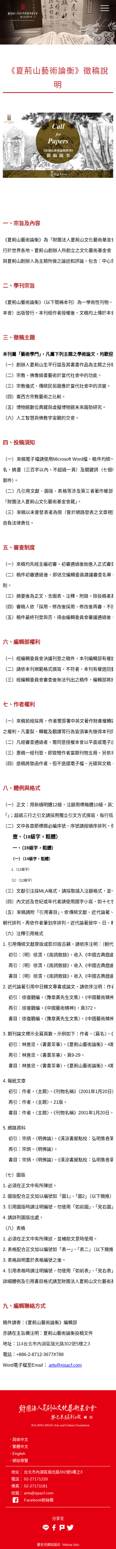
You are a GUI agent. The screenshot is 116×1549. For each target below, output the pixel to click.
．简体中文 (18, 1439)
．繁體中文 (18, 1446)
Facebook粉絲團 (38, 1500)
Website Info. (71, 1545)
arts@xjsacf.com (65, 1365)
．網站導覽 (18, 1460)
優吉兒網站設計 (49, 1545)
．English (16, 1453)
